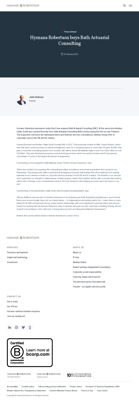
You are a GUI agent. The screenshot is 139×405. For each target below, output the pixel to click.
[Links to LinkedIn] (9, 327)
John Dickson (50, 163)
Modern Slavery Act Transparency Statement (26, 390)
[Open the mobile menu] (130, 5)
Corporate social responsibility (87, 272)
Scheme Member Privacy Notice (63, 390)
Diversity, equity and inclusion (86, 277)
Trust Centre (102, 390)
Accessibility (12, 386)
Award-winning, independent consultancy (91, 267)
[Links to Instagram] (16, 327)
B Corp (76, 257)
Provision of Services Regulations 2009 (102, 386)
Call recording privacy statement (52, 386)
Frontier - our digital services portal (89, 286)
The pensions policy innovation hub (89, 281)
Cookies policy (28, 386)
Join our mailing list (16, 316)
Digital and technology (17, 257)
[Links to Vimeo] (23, 327)
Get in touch (12, 301)
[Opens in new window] (19, 375)
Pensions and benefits (17, 252)
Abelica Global (79, 262)
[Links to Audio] (30, 327)
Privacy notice (76, 386)
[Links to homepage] (23, 5)
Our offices (12, 306)
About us (77, 252)
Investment (12, 262)
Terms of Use (87, 390)
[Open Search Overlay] (124, 5)
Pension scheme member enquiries (23, 311)
